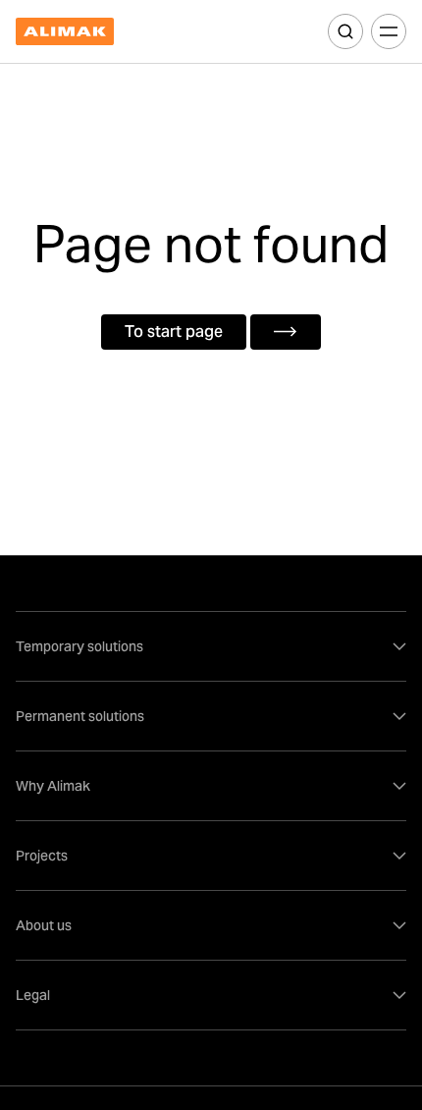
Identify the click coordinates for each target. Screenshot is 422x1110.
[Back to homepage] (65, 32)
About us (44, 925)
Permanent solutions (80, 716)
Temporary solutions (79, 646)
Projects (42, 855)
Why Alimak (53, 786)
